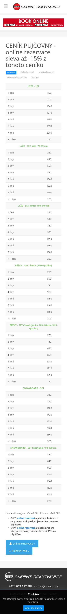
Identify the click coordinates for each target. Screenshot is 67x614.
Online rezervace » (24, 543)
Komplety (11, 72)
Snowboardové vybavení (17, 78)
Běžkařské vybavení (46, 72)
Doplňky (35, 78)
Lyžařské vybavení (27, 72)
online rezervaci (26, 518)
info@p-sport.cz (47, 586)
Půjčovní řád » (20, 551)
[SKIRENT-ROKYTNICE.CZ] (36, 6)
